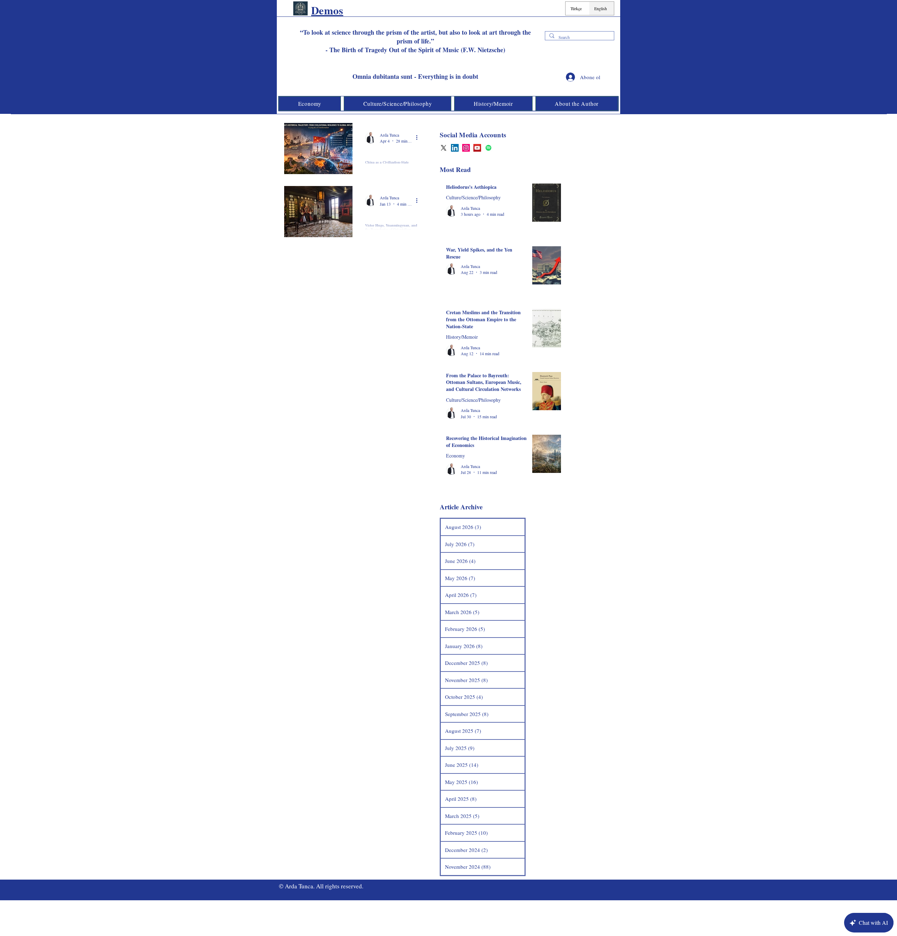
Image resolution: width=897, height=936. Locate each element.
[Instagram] (466, 148)
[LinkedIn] (455, 148)
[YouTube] (477, 148)
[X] (443, 148)
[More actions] (419, 137)
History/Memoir (383, 153)
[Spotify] (488, 148)
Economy (455, 456)
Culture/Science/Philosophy (392, 216)
